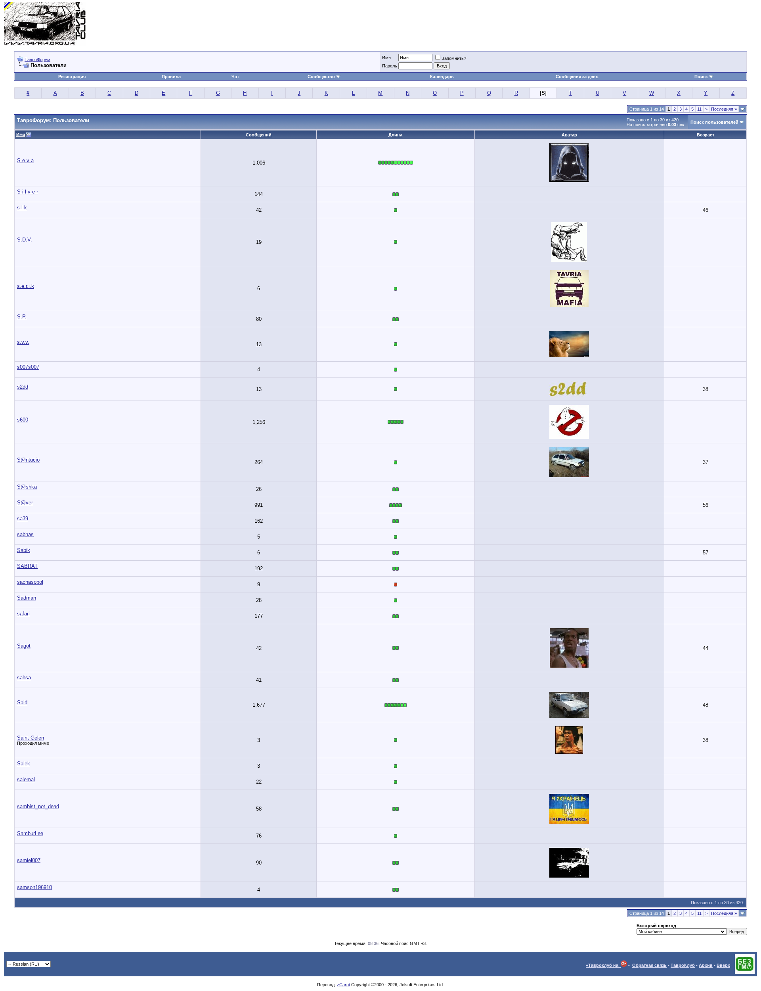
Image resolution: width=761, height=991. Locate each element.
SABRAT (27, 566)
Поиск (701, 76)
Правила (171, 76)
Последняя (724, 109)
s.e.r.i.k (25, 286)
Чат (235, 76)
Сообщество (321, 76)
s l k (22, 208)
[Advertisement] (612, 24)
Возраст (705, 134)
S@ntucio (28, 460)
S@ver (25, 503)
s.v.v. (23, 342)
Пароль (389, 65)
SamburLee (30, 833)
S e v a (25, 160)
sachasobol (30, 582)
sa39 (22, 518)
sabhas (25, 534)
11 (699, 109)
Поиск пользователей (714, 122)
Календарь (442, 76)
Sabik (23, 550)
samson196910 (34, 887)
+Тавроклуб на (603, 965)
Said (22, 702)
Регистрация (72, 76)
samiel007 (28, 860)
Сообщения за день (577, 76)
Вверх (723, 965)
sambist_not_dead (38, 806)
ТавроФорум (37, 59)
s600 (22, 420)
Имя (386, 57)
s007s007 (28, 367)
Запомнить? (454, 58)
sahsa (24, 677)
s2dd (22, 387)
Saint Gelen (30, 738)
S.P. (22, 317)
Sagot (24, 646)
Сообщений (259, 134)
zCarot (343, 984)
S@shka (27, 487)
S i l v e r (27, 192)
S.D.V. (24, 240)
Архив (706, 965)
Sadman (26, 598)
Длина (395, 134)
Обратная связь (649, 965)
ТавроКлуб (683, 965)
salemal (26, 779)
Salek (23, 764)
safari (23, 614)
